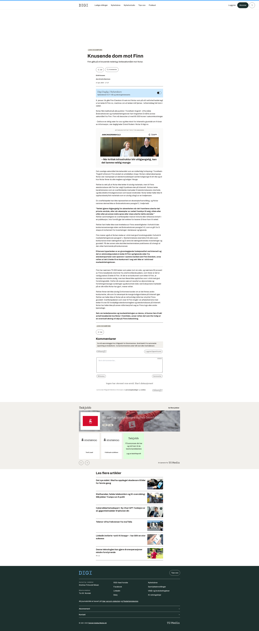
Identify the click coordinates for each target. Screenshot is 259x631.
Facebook (117, 587)
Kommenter (113, 69)
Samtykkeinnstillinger (157, 587)
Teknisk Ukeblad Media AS (97, 623)
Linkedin (116, 591)
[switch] (159, 93)
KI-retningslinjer (154, 595)
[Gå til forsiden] (83, 5)
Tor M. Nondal (85, 593)
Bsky (115, 595)
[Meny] (252, 5)
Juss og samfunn (95, 50)
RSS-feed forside (120, 583)
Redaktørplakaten (130, 601)
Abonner (242, 5)
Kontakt (82, 615)
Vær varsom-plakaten (111, 601)
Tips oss (174, 573)
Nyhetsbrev (153, 583)
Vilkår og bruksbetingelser (159, 591)
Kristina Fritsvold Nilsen (89, 585)
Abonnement (84, 609)
